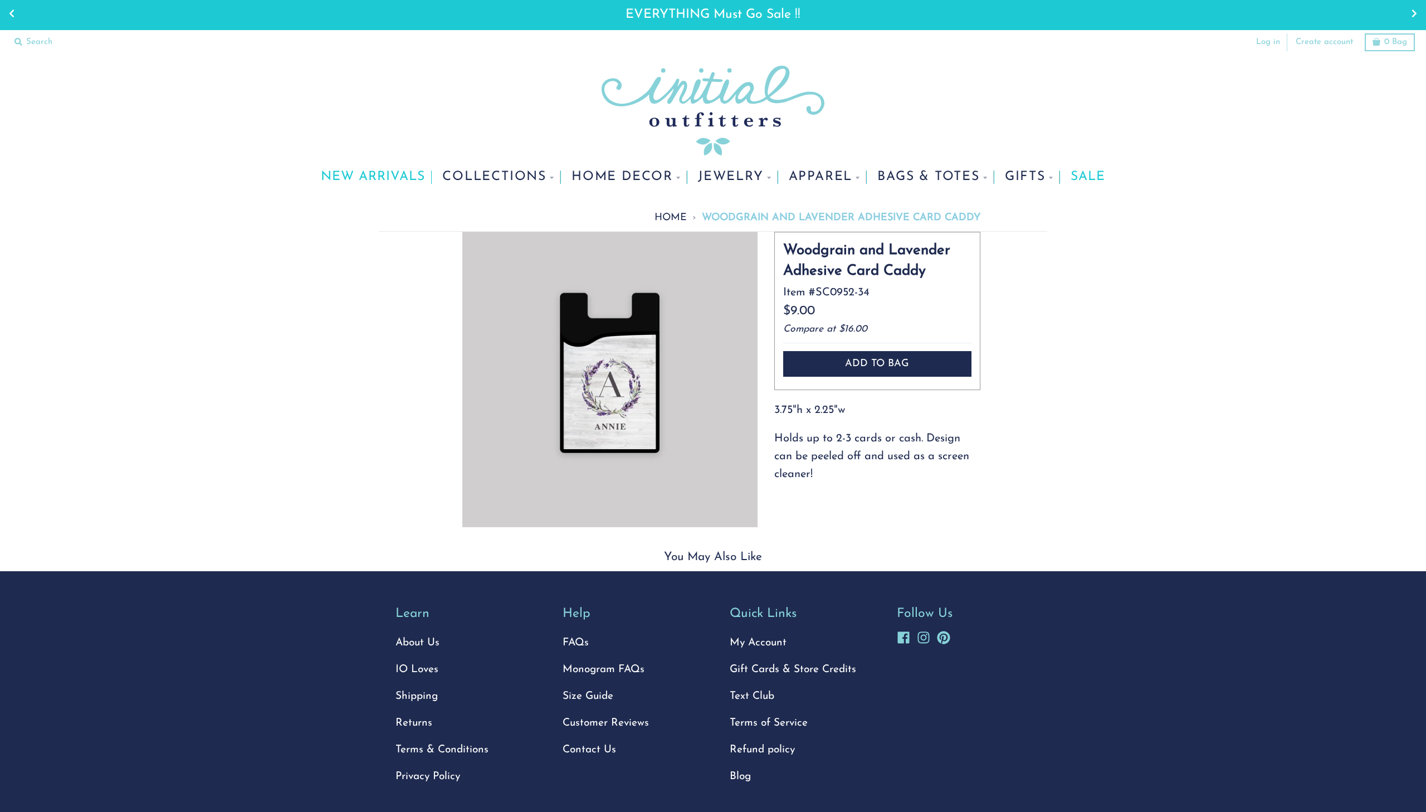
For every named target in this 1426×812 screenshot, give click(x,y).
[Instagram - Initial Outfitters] (923, 636)
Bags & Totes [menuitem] (928, 177)
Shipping (416, 696)
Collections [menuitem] (494, 177)
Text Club (752, 696)
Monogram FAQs (603, 669)
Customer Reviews (606, 723)
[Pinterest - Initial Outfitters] (943, 636)
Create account (1324, 42)
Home (671, 217)
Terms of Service (769, 723)
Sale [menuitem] (1088, 177)
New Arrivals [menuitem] (373, 177)
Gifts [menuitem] (1025, 177)
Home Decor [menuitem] (622, 177)
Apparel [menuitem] (821, 177)
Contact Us (589, 750)
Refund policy (762, 750)
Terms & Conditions (442, 750)
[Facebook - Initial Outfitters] (903, 636)
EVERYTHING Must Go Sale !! (713, 14)
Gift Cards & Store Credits (793, 669)
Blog (740, 776)
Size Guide (588, 696)
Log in (1268, 42)
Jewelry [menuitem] (731, 177)
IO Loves (416, 669)
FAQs (576, 643)
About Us (417, 643)
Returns (413, 723)
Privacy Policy (427, 776)
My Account (758, 643)
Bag (1395, 42)
